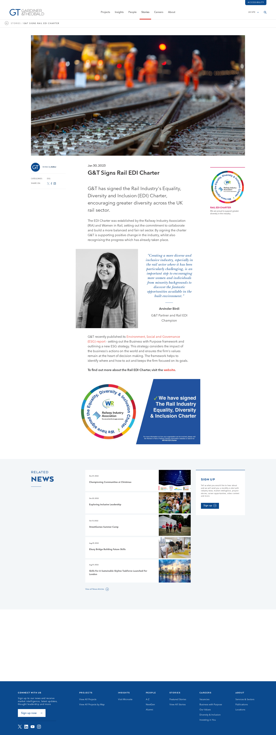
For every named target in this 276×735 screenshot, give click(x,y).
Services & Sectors (244, 699)
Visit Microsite (125, 699)
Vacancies (204, 699)
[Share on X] (48, 183)
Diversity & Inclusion (210, 715)
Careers (158, 12)
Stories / (17, 23)
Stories (145, 12)
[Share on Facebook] (51, 183)
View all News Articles (94, 589)
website (169, 370)
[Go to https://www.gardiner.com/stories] (7, 23)
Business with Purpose (210, 704)
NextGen (150, 704)
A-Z (147, 699)
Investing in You (207, 720)
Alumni (149, 710)
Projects (105, 12)
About (171, 12)
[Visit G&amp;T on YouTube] (32, 727)
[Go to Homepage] (27, 12)
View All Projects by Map (92, 704)
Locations (240, 710)
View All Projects (87, 699)
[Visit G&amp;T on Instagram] (39, 727)
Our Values (205, 710)
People (132, 12)
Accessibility (256, 3)
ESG (48, 179)
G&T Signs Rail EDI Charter (41, 23)
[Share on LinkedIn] (54, 183)
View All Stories (177, 704)
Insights (119, 12)
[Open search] (265, 12)
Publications (241, 704)
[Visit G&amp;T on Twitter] (20, 727)
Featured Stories (177, 699)
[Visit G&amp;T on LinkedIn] (26, 727)
